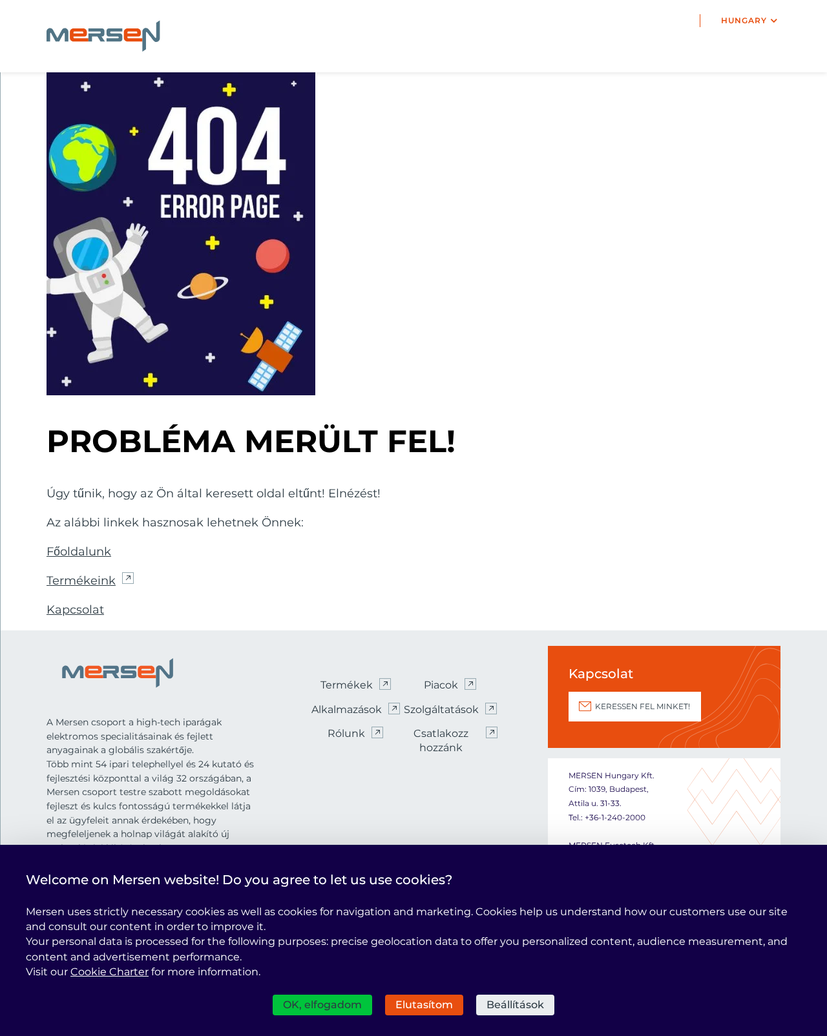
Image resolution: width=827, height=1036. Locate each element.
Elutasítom (424, 1005)
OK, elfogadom (322, 1005)
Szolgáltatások (441, 709)
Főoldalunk (79, 551)
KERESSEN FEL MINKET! (642, 706)
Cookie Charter (109, 972)
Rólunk (346, 733)
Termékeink (81, 581)
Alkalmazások (346, 709)
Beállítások (515, 1005)
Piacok (441, 685)
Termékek (346, 685)
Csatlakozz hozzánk (441, 740)
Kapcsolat (75, 610)
